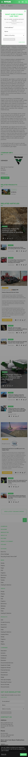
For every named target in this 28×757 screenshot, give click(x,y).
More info (3, 754)
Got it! (23, 754)
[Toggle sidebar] (2, 2)
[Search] (26, 2)
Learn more (22, 42)
